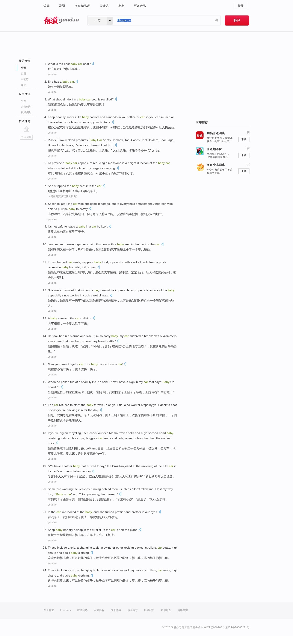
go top (26, 129)
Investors (65, 610)
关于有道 (49, 610)
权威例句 (24, 121)
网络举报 (183, 610)
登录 (240, 6)
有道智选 (82, 610)
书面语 (25, 79)
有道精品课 (82, 6)
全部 (23, 100)
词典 (47, 6)
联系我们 (149, 610)
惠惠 (121, 6)
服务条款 (198, 627)
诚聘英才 (132, 610)
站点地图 (166, 610)
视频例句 (26, 112)
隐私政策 (187, 627)
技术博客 (116, 610)
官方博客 (99, 610)
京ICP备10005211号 (237, 627)
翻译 (62, 6)
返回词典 (26, 137)
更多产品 (140, 6)
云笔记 (104, 6)
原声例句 (24, 94)
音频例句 (26, 106)
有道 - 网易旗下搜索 (61, 20)
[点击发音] (93, 64)
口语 (23, 73)
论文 (23, 85)
